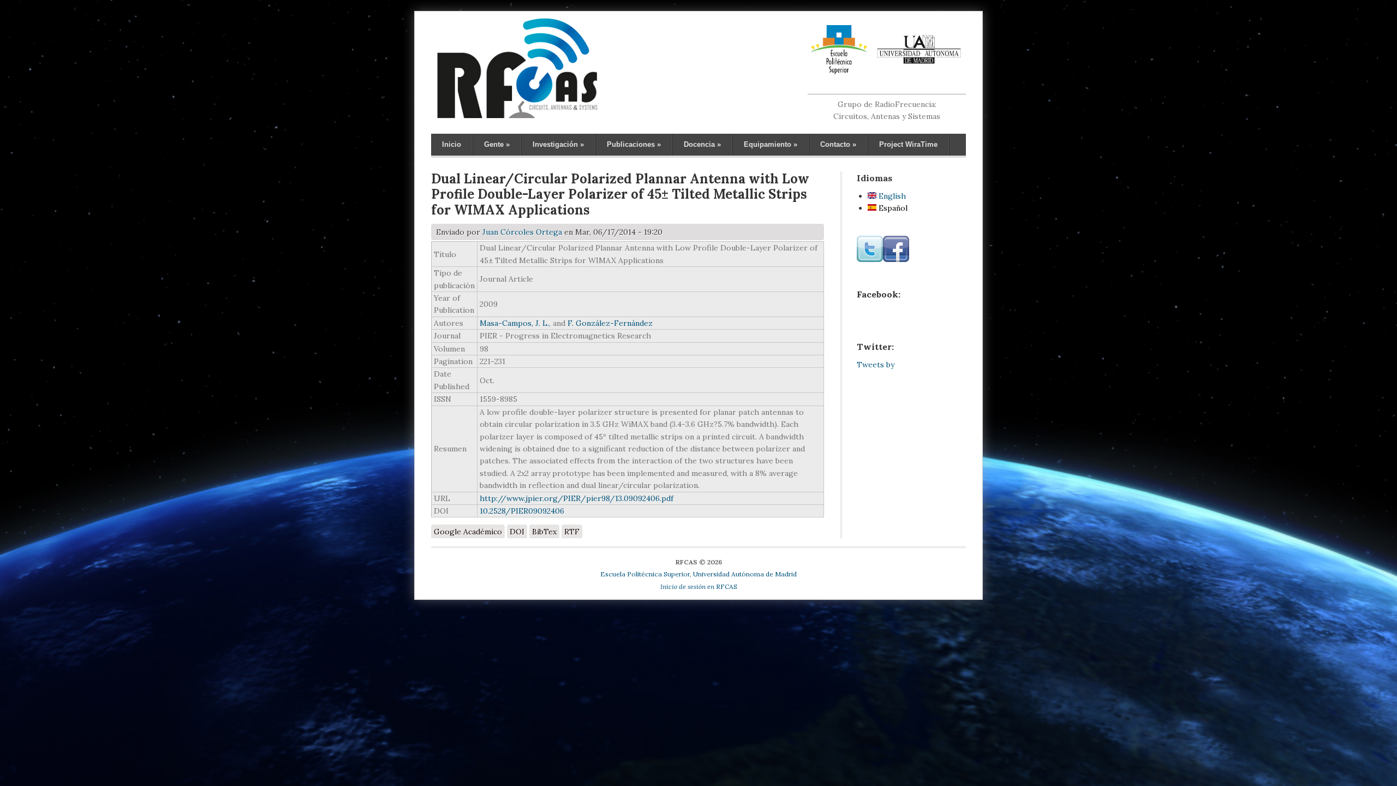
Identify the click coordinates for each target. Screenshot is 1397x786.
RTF (572, 532)
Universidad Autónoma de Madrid (745, 574)
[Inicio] (517, 118)
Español (892, 208)
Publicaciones (634, 144)
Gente (497, 144)
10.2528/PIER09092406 (522, 511)
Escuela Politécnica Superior (645, 574)
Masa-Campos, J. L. (514, 323)
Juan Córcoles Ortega (522, 232)
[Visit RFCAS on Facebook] (896, 259)
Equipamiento (770, 144)
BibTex (544, 532)
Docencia (702, 144)
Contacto (838, 144)
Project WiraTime (908, 144)
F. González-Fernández (610, 323)
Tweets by (875, 365)
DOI (517, 532)
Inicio (451, 144)
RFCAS (698, 586)
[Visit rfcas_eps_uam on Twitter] (870, 259)
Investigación (558, 144)
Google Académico (468, 532)
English (891, 196)
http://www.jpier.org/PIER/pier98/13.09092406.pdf (576, 498)
